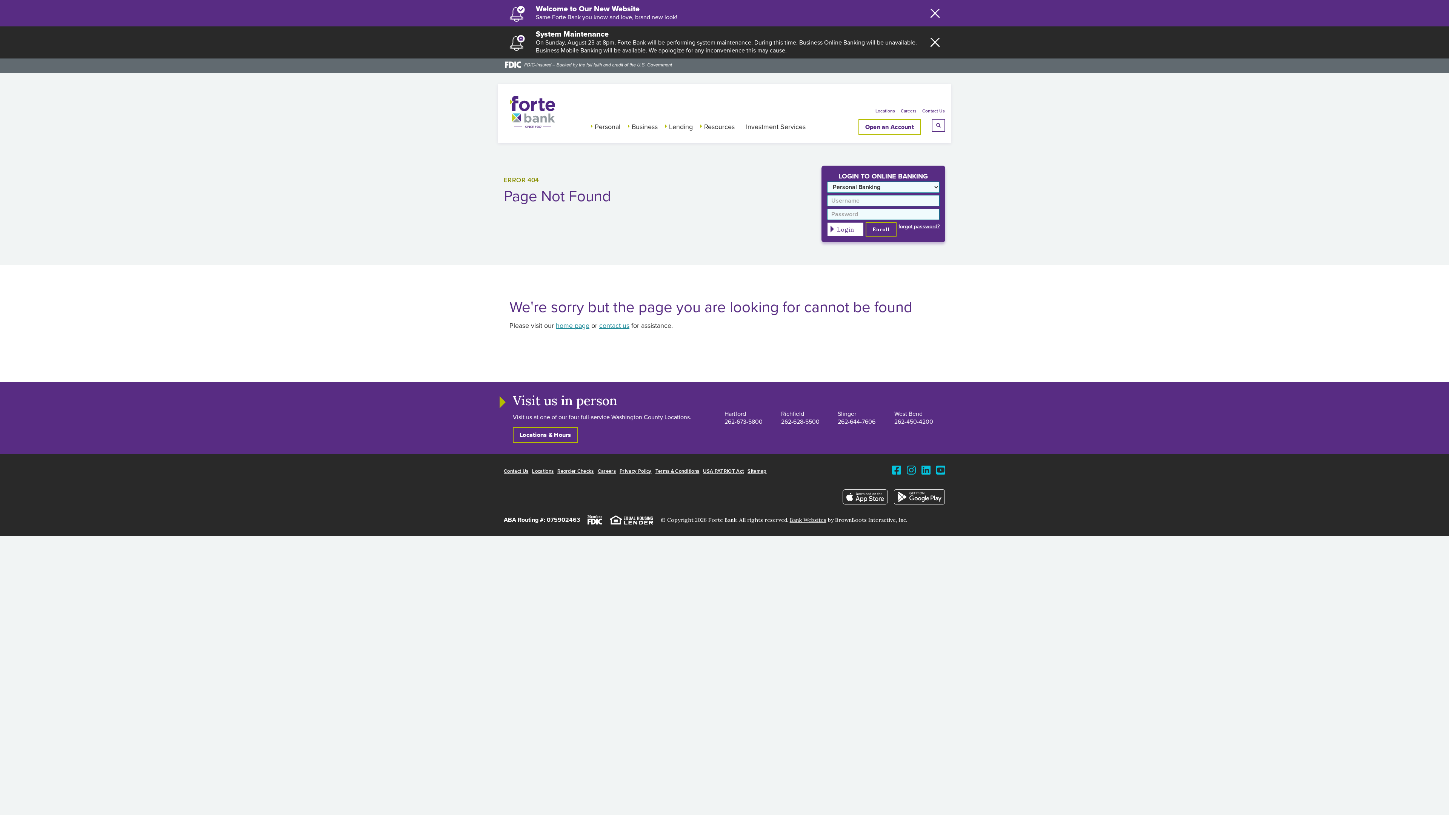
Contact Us (933, 111)
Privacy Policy (636, 471)
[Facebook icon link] (896, 474)
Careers (909, 111)
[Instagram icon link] (911, 474)
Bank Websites (808, 520)
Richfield (792, 414)
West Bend (908, 414)
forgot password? (919, 226)
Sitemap (757, 471)
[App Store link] (865, 498)
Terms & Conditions (677, 471)
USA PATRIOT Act (723, 471)
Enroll (881, 229)
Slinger (847, 414)
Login (845, 229)
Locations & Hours (545, 435)
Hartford (735, 414)
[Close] (935, 13)
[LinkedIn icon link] (926, 474)
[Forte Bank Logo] (532, 126)
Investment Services (776, 127)
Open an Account (889, 127)
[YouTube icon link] (940, 474)
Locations (885, 111)
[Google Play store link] (919, 498)
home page (572, 326)
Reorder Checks (575, 471)
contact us (614, 326)
